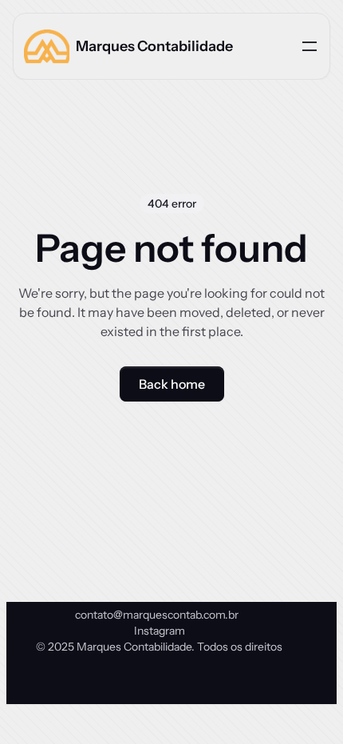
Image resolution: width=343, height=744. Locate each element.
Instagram (159, 630)
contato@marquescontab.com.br (157, 614)
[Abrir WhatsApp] (303, 703)
